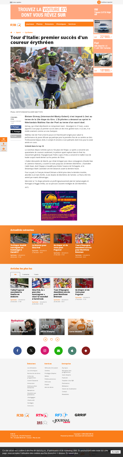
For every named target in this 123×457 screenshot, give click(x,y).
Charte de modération (69, 389)
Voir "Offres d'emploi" (23, 327)
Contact (64, 391)
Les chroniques (32, 370)
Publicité (65, 378)
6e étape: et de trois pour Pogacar (61, 247)
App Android (86, 351)
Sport (18, 32)
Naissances (30, 390)
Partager (15, 127)
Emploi (47, 384)
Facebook (17, 351)
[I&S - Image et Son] (42, 422)
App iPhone (72, 351)
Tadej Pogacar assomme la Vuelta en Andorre (17, 293)
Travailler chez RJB (68, 380)
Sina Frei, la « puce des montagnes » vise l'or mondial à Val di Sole (40, 294)
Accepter (115, 452)
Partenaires (65, 383)
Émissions (49, 24)
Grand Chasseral (32, 380)
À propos (65, 368)
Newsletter (65, 394)
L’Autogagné (31, 397)
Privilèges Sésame (50, 373)
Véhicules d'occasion (51, 368)
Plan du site (36, 437)
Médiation (65, 386)
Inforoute (48, 381)
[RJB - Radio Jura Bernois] (23, 415)
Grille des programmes (31, 376)
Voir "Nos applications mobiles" (80, 327)
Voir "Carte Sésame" (52, 327)
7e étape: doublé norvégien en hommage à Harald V (18, 248)
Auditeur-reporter (106, 2)
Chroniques (61, 24)
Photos (39, 24)
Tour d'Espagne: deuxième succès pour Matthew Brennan (83, 248)
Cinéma (47, 370)
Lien (15, 136)
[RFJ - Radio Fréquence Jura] (61, 415)
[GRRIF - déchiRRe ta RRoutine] (80, 415)
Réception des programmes (66, 371)
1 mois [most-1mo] (36, 274)
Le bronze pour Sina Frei (39, 246)
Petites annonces (50, 379)
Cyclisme (29, 32)
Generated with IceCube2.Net (84, 436)
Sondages (30, 403)
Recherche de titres (33, 373)
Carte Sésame (66, 375)
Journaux (30, 24)
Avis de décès (49, 387)
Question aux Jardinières (31, 393)
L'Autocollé (30, 400)
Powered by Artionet (67, 436)
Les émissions (31, 368)
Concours (30, 405)
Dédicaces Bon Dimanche (32, 386)
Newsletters (58, 351)
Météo (47, 376)
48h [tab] (15, 274)
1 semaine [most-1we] (25, 274)
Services (72, 24)
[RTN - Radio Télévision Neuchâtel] (42, 415)
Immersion (30, 383)
